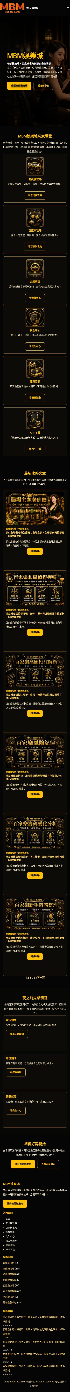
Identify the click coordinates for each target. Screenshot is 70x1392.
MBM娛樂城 (32, 8)
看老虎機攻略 (35, 195)
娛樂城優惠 (8, 1263)
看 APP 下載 (35, 448)
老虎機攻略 (23, 529)
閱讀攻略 (36, 552)
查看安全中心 (48, 1164)
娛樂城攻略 (11, 529)
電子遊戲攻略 (10, 1302)
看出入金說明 (17, 1034)
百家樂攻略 (23, 610)
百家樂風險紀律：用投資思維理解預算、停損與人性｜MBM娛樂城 (35, 777)
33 (35, 977)
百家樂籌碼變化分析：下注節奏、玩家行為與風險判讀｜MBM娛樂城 (35, 858)
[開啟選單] (68, 8)
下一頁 (41, 977)
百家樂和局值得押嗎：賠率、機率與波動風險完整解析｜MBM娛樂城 (35, 615)
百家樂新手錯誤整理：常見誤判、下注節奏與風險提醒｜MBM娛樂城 (35, 939)
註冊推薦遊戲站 (23, 1164)
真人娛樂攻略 (10, 1291)
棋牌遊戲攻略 (10, 1280)
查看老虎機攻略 (19, 85)
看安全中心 (43, 85)
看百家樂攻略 (35, 246)
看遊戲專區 (35, 297)
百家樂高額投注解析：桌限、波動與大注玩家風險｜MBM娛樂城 (34, 696)
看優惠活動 (35, 397)
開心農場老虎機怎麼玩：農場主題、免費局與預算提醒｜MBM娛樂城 (35, 534)
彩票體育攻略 (10, 1274)
